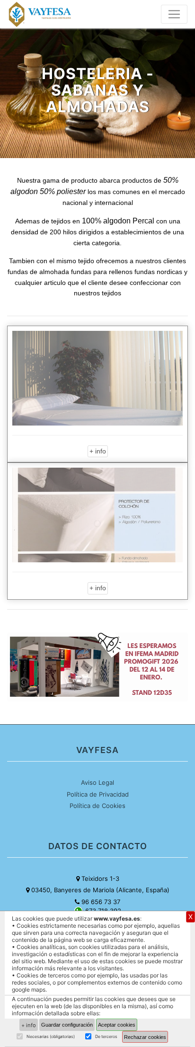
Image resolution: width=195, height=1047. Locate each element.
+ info (97, 451)
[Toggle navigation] (174, 14)
